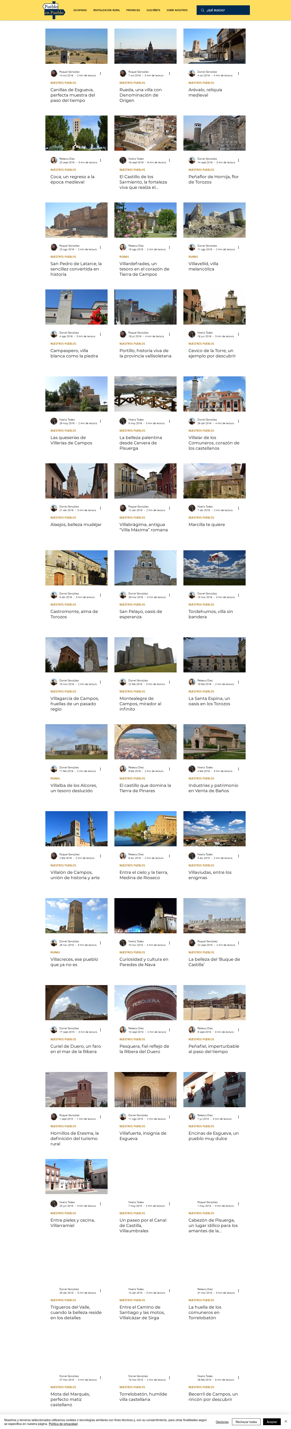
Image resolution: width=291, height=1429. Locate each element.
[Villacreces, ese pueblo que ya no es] (76, 915)
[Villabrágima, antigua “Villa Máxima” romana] (145, 480)
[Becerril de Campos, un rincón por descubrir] (214, 1350)
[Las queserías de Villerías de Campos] (76, 394)
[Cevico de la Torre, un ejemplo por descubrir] (214, 307)
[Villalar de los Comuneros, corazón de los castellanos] (214, 394)
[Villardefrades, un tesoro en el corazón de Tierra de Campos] (145, 220)
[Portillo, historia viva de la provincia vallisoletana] (145, 307)
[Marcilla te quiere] (214, 480)
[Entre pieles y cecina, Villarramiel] (76, 1176)
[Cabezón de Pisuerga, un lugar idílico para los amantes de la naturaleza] (214, 1176)
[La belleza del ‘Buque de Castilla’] (214, 915)
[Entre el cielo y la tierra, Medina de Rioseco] (145, 828)
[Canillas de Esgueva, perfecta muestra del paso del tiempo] (76, 46)
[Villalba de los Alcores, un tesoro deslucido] (76, 741)
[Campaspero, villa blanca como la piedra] (76, 307)
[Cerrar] (285, 1422)
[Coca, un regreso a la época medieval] (76, 133)
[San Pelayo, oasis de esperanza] (145, 567)
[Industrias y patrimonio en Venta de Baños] (214, 741)
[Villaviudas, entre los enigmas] (214, 828)
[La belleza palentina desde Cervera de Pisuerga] (145, 394)
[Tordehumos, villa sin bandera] (214, 567)
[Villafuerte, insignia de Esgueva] (145, 1089)
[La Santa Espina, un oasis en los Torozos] (214, 654)
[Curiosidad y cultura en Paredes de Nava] (145, 915)
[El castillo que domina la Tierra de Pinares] (145, 741)
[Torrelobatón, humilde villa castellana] (145, 1350)
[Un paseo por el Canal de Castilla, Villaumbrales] (145, 1176)
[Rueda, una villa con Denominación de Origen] (145, 46)
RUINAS (124, 256)
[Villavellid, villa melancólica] (214, 220)
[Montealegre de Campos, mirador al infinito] (145, 654)
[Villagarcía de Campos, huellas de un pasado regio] (76, 654)
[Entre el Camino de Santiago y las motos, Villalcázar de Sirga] (145, 1263)
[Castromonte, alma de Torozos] (76, 567)
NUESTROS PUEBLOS (63, 82)
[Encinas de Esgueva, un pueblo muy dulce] (214, 1089)
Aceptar (272, 1422)
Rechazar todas (246, 1422)
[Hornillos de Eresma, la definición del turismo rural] (76, 1089)
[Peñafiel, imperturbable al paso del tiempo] (214, 1002)
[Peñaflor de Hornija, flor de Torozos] (214, 133)
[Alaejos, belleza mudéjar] (76, 480)
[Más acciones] (101, 73)
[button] (106, 10)
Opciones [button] (222, 1422)
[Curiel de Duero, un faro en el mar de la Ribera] (76, 1002)
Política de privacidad (63, 1424)
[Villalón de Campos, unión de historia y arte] (76, 828)
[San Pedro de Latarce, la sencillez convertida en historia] (76, 220)
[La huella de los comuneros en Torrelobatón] (214, 1263)
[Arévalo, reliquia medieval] (214, 46)
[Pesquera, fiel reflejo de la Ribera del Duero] (145, 1002)
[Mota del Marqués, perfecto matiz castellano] (76, 1350)
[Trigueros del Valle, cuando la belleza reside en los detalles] (76, 1263)
